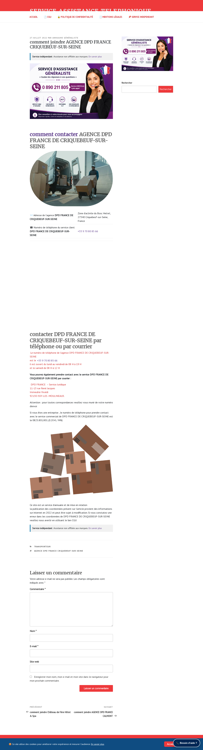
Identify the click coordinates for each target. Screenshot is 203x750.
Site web (34, 661)
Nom (33, 630)
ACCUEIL (33, 16)
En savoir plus (95, 56)
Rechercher (127, 82)
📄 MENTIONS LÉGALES (110, 16)
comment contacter (54, 134)
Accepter (171, 744)
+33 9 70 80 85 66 (88, 231)
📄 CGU (47, 16)
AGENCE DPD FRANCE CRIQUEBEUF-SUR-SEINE (58, 551)
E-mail (34, 646)
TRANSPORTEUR (42, 546)
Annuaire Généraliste (65, 38)
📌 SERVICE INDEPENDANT (141, 16)
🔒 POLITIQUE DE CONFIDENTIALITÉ (75, 16)
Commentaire (38, 589)
